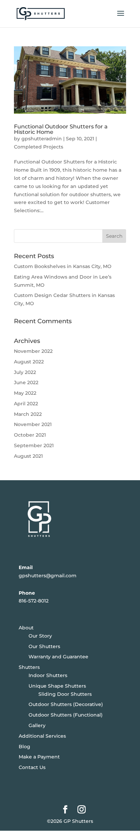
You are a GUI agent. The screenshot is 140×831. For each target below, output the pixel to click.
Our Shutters (44, 646)
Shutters (29, 667)
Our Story (40, 636)
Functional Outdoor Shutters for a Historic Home (61, 129)
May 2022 (25, 393)
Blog (24, 746)
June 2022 (26, 382)
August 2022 (29, 362)
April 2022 (26, 404)
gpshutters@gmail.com (47, 576)
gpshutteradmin (41, 139)
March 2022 (28, 414)
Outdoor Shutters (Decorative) (66, 704)
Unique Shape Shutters (57, 686)
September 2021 (34, 445)
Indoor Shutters (48, 675)
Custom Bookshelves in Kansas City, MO (62, 266)
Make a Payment (39, 757)
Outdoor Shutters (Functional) (66, 715)
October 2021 (30, 435)
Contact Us (32, 767)
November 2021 (33, 424)
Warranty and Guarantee (58, 657)
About (26, 628)
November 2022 (33, 351)
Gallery (37, 725)
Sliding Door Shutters (65, 694)
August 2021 (28, 456)
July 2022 (25, 372)
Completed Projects (38, 147)
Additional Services (42, 736)
